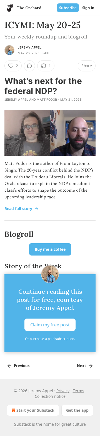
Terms (78, 390)
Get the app (77, 410)
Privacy (62, 390)
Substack (22, 424)
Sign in (88, 7)
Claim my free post (50, 324)
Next (81, 365)
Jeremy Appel (29, 47)
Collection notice (50, 396)
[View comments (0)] (29, 65)
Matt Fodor (47, 100)
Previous (21, 365)
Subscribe (68, 7)
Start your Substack (35, 410)
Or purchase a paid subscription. (50, 338)
